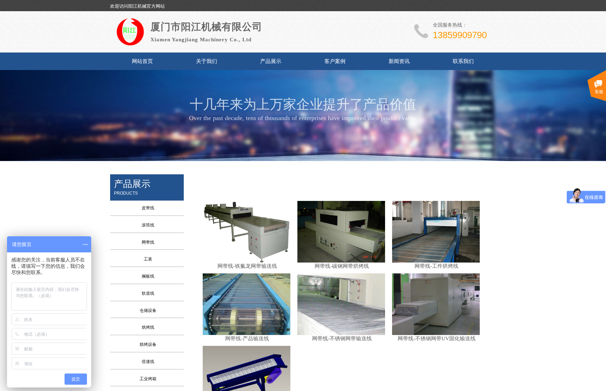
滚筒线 (148, 225)
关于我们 (206, 61)
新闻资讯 (399, 61)
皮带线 (148, 207)
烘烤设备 (148, 344)
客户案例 (334, 61)
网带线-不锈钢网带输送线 (342, 338)
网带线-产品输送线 (247, 338)
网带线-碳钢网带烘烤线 (342, 266)
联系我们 (463, 61)
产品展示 (270, 61)
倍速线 (148, 361)
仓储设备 (148, 310)
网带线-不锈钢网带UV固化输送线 (437, 338)
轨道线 (148, 293)
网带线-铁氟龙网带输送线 (247, 266)
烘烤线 (148, 327)
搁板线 (148, 276)
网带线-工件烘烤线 (436, 266)
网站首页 (142, 61)
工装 (148, 259)
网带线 (148, 242)
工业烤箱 (148, 378)
